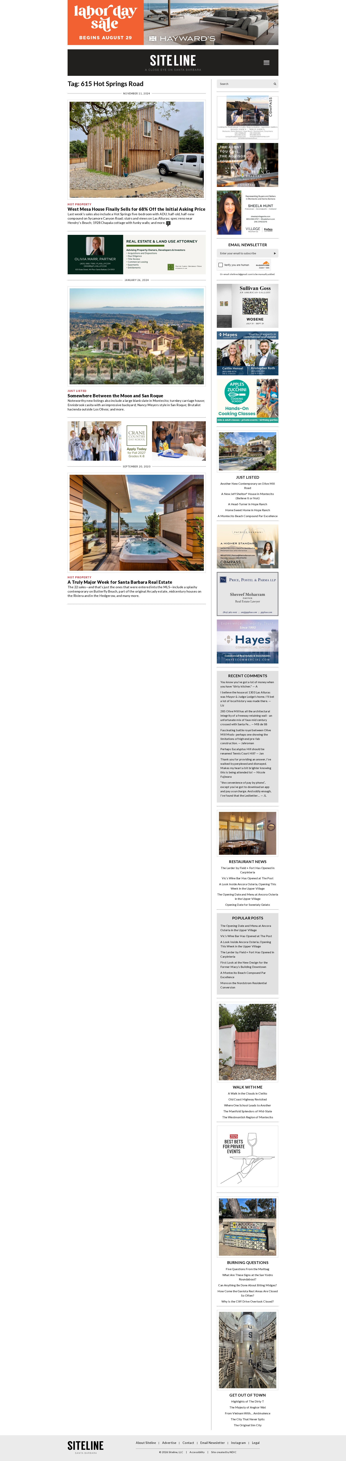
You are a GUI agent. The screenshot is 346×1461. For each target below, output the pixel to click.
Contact (188, 1443)
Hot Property (79, 204)
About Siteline (146, 1443)
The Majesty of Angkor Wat (247, 1407)
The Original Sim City (247, 1425)
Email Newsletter (212, 1443)
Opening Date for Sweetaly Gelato (247, 904)
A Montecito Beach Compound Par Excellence (248, 516)
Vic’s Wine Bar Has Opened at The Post (247, 878)
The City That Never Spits (248, 1419)
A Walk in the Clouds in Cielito (247, 1093)
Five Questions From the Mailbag (247, 1269)
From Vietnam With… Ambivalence (247, 1413)
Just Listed (77, 390)
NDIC (233, 1452)
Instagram (238, 1443)
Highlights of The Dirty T (247, 1401)
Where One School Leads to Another (247, 1105)
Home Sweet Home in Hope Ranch (247, 510)
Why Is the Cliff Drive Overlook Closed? (247, 1301)
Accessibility (197, 1452)
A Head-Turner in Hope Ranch (247, 504)
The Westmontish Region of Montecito (247, 1117)
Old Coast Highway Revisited (248, 1099)
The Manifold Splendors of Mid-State (247, 1111)
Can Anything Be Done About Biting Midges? (247, 1285)
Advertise (169, 1443)
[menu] (266, 62)
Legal (256, 1443)
